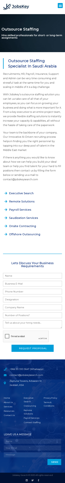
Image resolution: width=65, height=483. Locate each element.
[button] (60, 5)
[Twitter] (32, 480)
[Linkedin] (27, 480)
